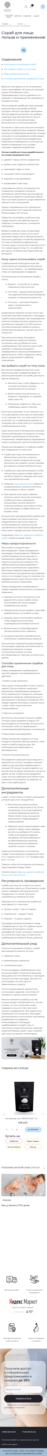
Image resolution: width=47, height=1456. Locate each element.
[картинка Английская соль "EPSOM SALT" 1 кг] (23, 1096)
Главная (5, 24)
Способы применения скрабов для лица (24, 78)
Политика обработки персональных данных (20, 1440)
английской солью (24, 484)
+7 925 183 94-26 (29, 1432)
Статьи (20, 24)
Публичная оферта (10, 1444)
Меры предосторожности (16, 74)
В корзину (33, 1129)
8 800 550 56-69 (9, 1432)
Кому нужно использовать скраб (20, 64)
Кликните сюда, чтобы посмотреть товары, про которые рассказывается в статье (23, 1452)
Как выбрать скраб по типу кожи (20, 69)
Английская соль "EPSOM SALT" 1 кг (21, 1118)
